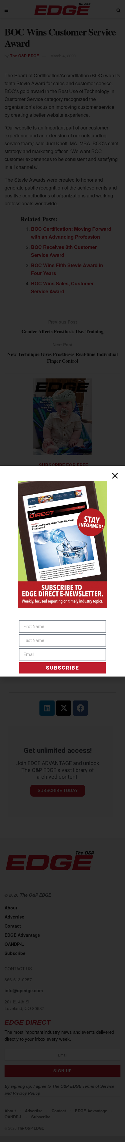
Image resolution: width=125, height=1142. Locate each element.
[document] (62, 571)
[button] (115, 476)
